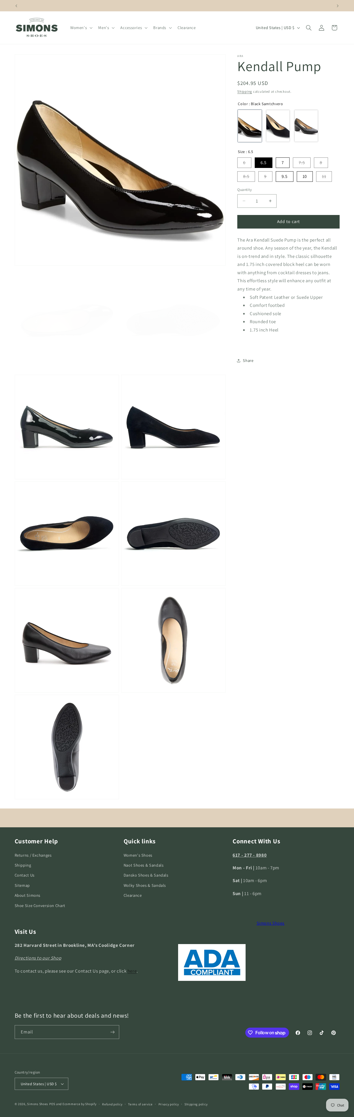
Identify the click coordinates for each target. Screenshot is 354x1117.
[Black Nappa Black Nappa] (306, 126)
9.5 (285, 176)
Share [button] (248, 360)
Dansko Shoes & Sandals (146, 875)
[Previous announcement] (16, 5)
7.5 (302, 162)
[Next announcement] (338, 5)
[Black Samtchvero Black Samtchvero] (249, 126)
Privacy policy (168, 1104)
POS (52, 1104)
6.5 (264, 162)
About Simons (28, 895)
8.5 (246, 176)
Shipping (244, 91)
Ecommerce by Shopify (80, 1104)
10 (305, 176)
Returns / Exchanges (33, 854)
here (132, 971)
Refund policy (112, 1104)
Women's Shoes (138, 854)
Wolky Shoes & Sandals (145, 885)
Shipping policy (195, 1104)
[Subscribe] (112, 1032)
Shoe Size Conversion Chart (40, 905)
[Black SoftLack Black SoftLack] (278, 126)
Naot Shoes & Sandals (144, 865)
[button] (81, 28)
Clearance (133, 895)
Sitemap (22, 885)
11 (324, 176)
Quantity (244, 189)
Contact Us (25, 875)
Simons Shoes (271, 923)
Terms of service (140, 1104)
